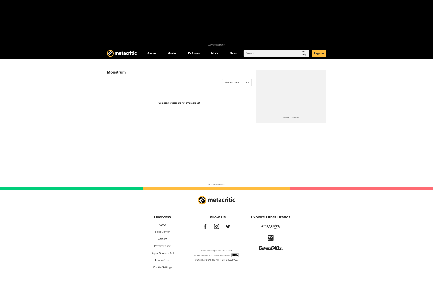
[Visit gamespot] (270, 228)
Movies (172, 53)
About (162, 224)
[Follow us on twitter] (228, 228)
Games (151, 53)
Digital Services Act (162, 253)
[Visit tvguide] (270, 240)
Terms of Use (162, 260)
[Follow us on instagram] (217, 228)
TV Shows (194, 53)
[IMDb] (235, 255)
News (233, 53)
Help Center (162, 232)
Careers (162, 239)
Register (319, 53)
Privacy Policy (162, 246)
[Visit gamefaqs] (270, 249)
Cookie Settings (162, 267)
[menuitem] (152, 53)
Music (215, 53)
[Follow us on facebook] (205, 228)
